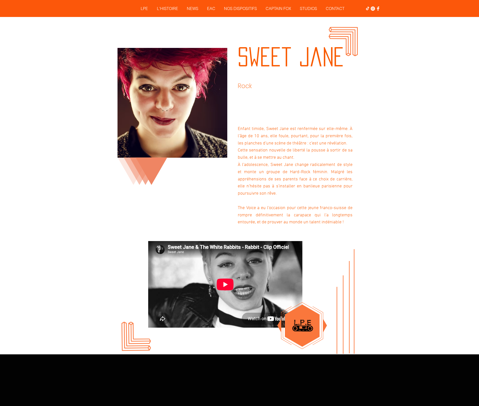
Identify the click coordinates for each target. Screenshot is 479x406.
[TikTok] (367, 8)
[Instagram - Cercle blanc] (373, 8)
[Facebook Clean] (378, 8)
